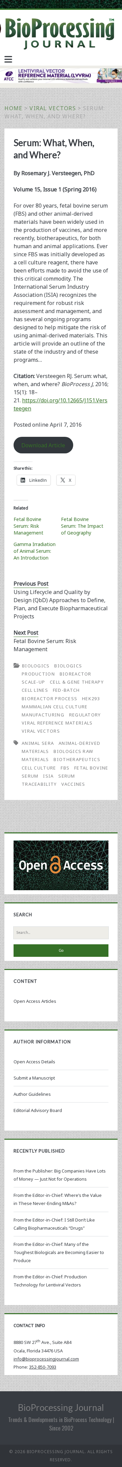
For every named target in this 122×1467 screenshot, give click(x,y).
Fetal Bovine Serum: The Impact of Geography (82, 526)
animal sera (38, 743)
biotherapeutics (77, 759)
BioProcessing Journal (61, 1407)
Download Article (43, 445)
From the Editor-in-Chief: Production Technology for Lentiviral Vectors (50, 1281)
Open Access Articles (35, 1001)
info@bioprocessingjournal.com (46, 1359)
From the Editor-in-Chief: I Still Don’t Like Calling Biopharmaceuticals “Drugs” (54, 1224)
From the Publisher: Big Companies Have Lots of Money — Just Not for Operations (60, 1175)
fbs (65, 768)
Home (13, 108)
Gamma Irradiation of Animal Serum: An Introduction (35, 551)
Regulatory (85, 715)
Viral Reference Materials (57, 723)
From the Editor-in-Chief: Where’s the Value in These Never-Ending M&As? (58, 1199)
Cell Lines (35, 690)
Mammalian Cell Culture (55, 707)
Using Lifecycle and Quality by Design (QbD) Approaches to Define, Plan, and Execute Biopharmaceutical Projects (61, 604)
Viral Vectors (52, 108)
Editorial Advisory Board (38, 1110)
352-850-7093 (42, 1367)
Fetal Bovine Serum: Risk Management (28, 526)
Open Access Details (34, 1062)
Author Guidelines (32, 1094)
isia (48, 776)
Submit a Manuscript (34, 1078)
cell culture (39, 768)
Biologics (36, 666)
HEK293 (91, 698)
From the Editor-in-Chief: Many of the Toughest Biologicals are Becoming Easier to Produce (59, 1252)
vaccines (73, 784)
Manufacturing (43, 715)
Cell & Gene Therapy (77, 682)
